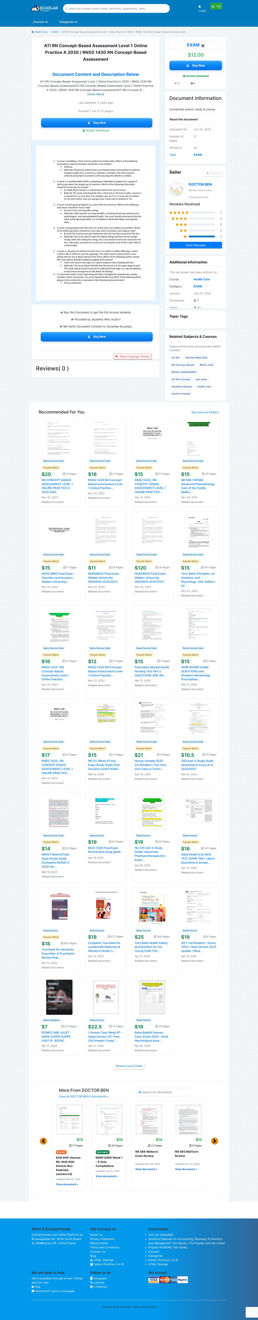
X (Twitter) (99, 1287)
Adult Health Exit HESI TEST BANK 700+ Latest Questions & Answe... (198, 858)
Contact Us (97, 1251)
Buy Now (100, 122)
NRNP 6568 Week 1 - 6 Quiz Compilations (109, 1161)
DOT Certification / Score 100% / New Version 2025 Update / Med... (198, 947)
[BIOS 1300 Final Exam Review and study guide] (106, 812)
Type (172, 154)
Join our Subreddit (160, 1234)
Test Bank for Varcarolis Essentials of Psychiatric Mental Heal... (58, 953)
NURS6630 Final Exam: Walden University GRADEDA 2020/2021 (104, 577)
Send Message (195, 245)
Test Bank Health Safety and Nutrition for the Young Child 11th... (151, 947)
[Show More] (95, 94)
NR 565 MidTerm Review (186, 1153)
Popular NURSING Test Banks (167, 1247)
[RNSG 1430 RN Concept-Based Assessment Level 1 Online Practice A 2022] (106, 625)
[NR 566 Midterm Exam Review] (148, 1119)
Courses (39, 22)
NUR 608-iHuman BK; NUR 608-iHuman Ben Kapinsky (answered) (68, 1166)
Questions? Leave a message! (54, 1291)
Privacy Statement (102, 1239)
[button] (43, 1141)
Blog (93, 1256)
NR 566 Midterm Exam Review (146, 1153)
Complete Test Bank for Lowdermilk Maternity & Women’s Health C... (104, 947)
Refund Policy (99, 1243)
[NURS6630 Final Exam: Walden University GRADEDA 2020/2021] (106, 531)
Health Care (41, 32)
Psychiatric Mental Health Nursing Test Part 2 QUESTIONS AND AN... (152, 671)
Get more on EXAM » (205, 412)
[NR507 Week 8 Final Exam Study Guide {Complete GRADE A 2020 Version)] (59, 812)
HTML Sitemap (103, 1260)
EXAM (55, 32)
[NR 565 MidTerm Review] (188, 1119)
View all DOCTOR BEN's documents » (84, 1096)
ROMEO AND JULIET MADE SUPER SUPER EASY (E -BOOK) (56, 1036)
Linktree (98, 1282)
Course (174, 279)
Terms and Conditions (104, 1247)
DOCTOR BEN (200, 184)
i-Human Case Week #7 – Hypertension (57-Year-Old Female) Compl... (105, 1036)
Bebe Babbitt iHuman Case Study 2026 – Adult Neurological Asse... (151, 1036)
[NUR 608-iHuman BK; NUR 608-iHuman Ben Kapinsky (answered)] (69, 1119)
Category (175, 286)
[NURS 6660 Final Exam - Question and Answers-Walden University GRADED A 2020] (59, 531)
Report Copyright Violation (134, 356)
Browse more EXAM (129, 1066)
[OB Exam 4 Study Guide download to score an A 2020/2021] (199, 719)
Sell (218, 6)
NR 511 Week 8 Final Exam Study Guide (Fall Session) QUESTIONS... (104, 765)
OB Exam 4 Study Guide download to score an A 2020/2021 (197, 765)
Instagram (100, 1278)
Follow (215, 173)
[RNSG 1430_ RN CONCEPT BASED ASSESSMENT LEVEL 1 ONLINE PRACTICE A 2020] (152, 438)
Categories (67, 22)
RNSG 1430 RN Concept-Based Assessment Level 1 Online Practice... (105, 484)
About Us (96, 1234)
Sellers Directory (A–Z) (108, 1264)
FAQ (37, 1287)
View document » (67, 1184)
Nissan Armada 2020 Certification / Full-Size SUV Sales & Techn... (150, 765)
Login (202, 10)
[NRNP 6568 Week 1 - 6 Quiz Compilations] (109, 1119)
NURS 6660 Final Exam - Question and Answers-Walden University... (58, 577)
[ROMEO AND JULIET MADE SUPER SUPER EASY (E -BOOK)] (59, 997)
